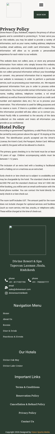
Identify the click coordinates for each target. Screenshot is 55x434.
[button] (41, 4)
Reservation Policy (27, 396)
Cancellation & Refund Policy (27, 404)
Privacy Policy (27, 413)
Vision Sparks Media (40, 432)
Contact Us (27, 421)
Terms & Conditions (28, 387)
